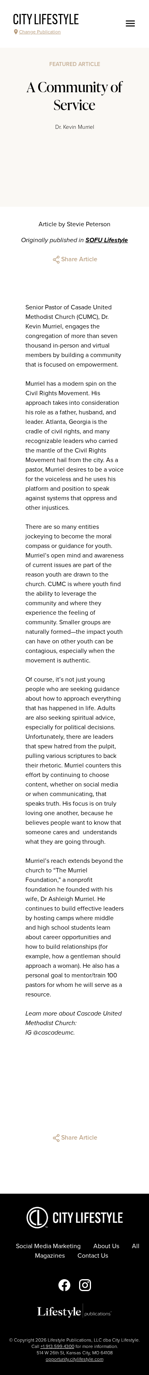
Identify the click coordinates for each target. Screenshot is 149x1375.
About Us (106, 1246)
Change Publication (40, 32)
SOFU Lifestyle (106, 240)
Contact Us (92, 1256)
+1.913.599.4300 (57, 1346)
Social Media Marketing (48, 1246)
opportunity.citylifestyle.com (74, 1359)
